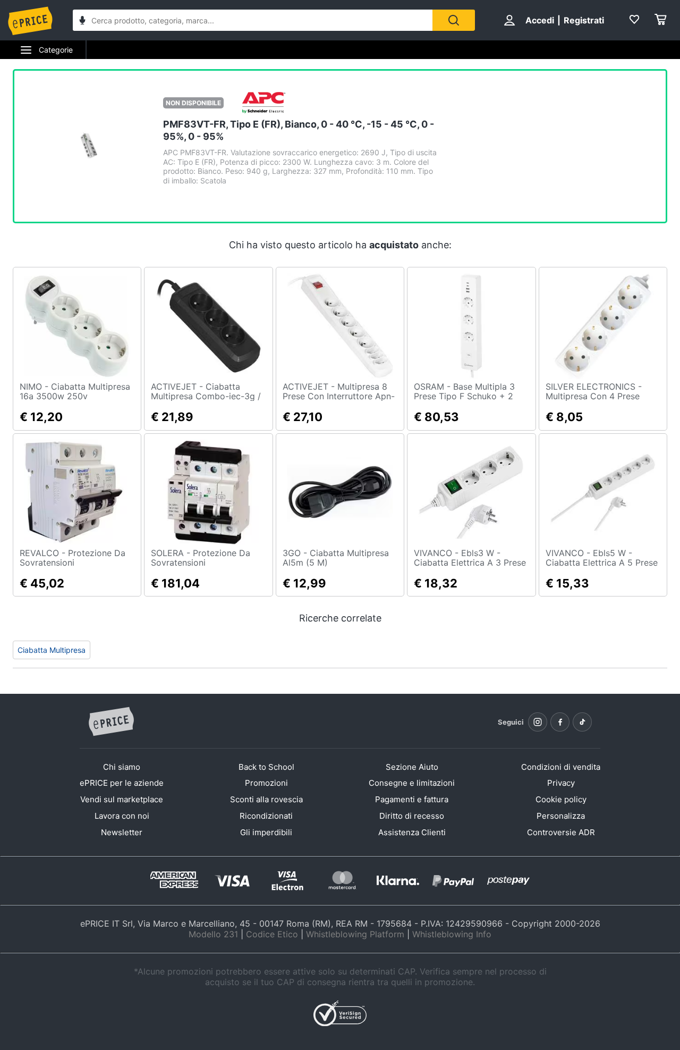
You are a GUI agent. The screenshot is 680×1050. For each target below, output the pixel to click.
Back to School (266, 767)
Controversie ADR (561, 832)
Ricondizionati (266, 816)
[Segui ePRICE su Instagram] (537, 722)
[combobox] (252, 20)
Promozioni (266, 783)
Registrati (584, 20)
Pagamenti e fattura (411, 799)
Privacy (561, 783)
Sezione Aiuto (412, 767)
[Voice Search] (82, 21)
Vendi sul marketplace (121, 799)
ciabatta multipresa (52, 649)
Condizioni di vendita (560, 767)
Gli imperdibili (266, 832)
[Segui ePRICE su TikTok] (582, 722)
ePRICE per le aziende (122, 783)
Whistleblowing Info (451, 934)
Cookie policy (561, 799)
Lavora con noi (122, 816)
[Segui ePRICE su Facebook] (560, 722)
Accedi (539, 20)
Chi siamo (121, 767)
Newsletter (121, 832)
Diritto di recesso (411, 816)
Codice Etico (272, 934)
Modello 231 (213, 934)
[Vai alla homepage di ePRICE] (111, 722)
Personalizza (561, 816)
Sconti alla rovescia (266, 799)
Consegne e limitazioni (412, 783)
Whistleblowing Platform (355, 934)
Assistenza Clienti (412, 832)
